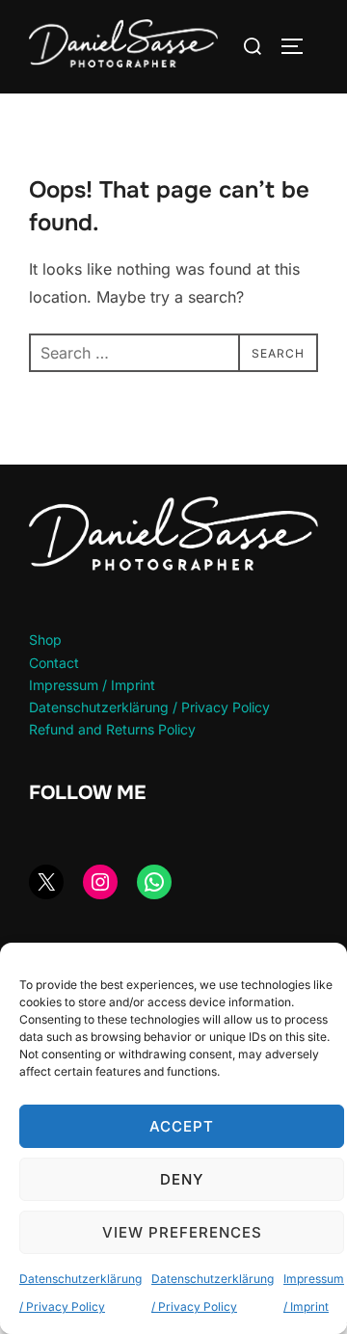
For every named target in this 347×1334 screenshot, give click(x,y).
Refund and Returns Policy (112, 729)
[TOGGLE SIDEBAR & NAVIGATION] (299, 46)
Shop (45, 639)
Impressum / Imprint (92, 685)
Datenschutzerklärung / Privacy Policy (149, 707)
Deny (181, 1179)
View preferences (182, 1232)
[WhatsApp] (154, 882)
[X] (46, 882)
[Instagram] (100, 882)
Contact (54, 662)
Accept (181, 1126)
